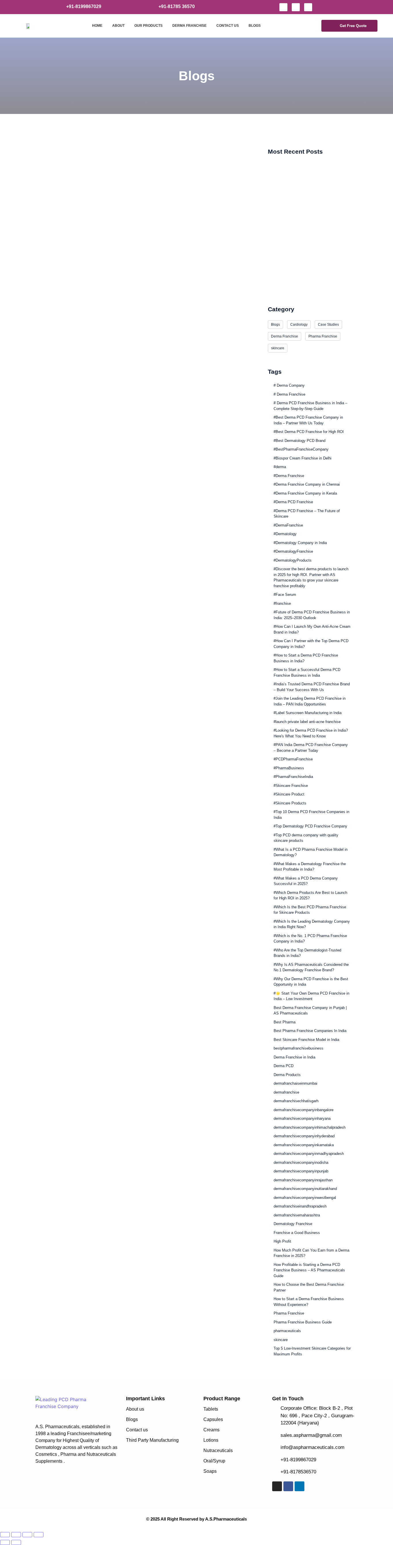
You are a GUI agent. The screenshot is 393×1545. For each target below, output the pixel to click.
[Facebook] (296, 7)
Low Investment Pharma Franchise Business (310, 287)
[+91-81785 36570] (151, 6)
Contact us (137, 1429)
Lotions (210, 1440)
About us (135, 1409)
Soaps (210, 1471)
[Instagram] (283, 7)
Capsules (213, 1419)
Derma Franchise (189, 26)
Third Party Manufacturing (152, 1440)
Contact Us (227, 26)
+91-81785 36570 (177, 6)
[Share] (27, 1534)
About (118, 26)
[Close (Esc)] (38, 1534)
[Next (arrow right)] (16, 1542)
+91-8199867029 (83, 6)
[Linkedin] (308, 7)
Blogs (255, 26)
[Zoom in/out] (5, 1534)
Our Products (148, 26)
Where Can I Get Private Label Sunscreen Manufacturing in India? (139, 169)
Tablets (210, 1409)
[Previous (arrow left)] (5, 1542)
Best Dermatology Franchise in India (302, 244)
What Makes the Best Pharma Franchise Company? (306, 206)
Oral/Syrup (214, 1460)
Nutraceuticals (218, 1450)
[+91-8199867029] (59, 6)
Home (97, 26)
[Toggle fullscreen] (16, 1534)
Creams (211, 1429)
